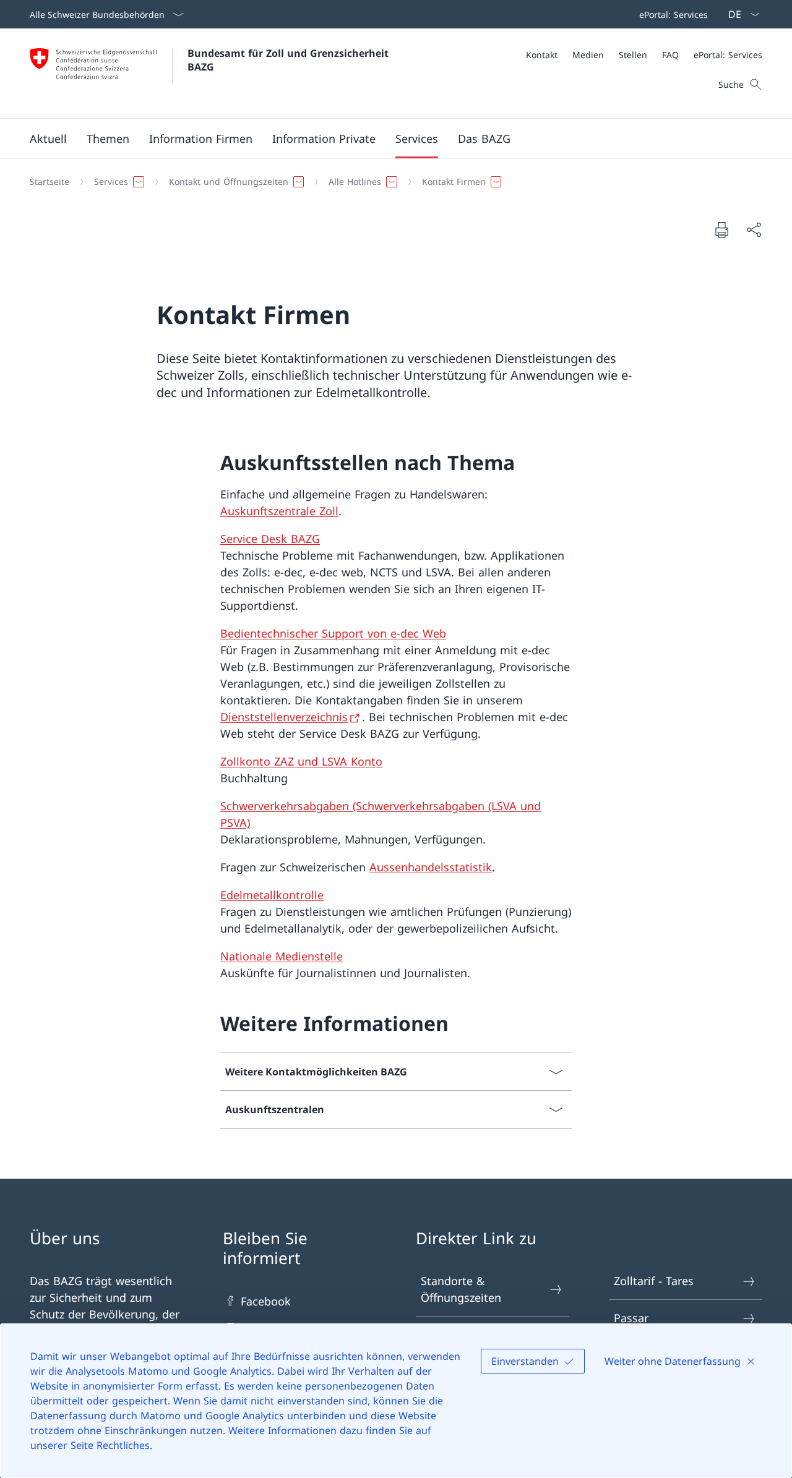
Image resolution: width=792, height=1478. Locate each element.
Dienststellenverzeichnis (284, 716)
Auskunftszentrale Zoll (279, 510)
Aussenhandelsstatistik (430, 867)
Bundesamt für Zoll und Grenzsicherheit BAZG (289, 60)
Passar (631, 1317)
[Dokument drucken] (721, 229)
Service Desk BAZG (270, 538)
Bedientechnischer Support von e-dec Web (333, 633)
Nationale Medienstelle (281, 956)
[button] (48, 138)
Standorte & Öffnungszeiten (461, 1289)
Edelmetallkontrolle (272, 894)
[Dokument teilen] (754, 230)
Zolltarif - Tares (654, 1280)
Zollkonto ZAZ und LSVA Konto (301, 761)
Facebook (266, 1301)
